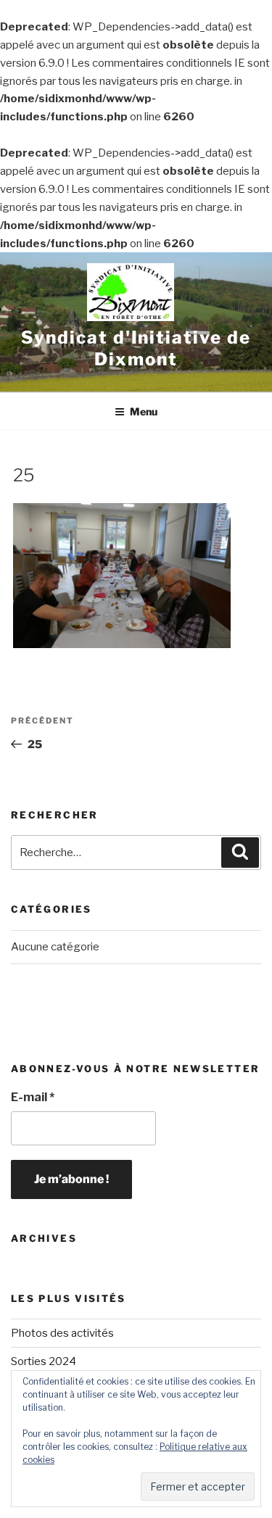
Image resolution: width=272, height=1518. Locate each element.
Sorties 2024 (43, 1361)
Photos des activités (62, 1333)
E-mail (32, 1097)
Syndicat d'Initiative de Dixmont (135, 348)
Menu (143, 411)
